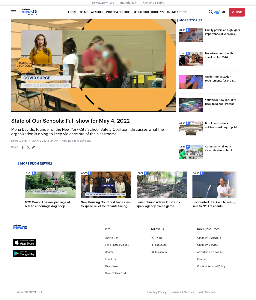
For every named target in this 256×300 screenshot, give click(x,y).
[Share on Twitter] (28, 147)
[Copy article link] (33, 147)
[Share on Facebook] (22, 147)
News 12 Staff (19, 141)
